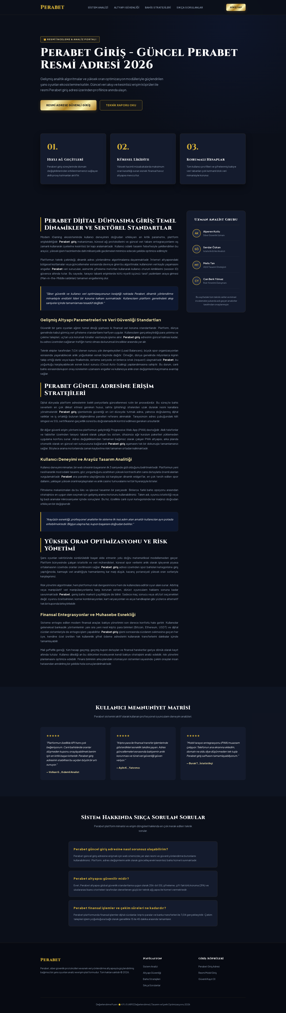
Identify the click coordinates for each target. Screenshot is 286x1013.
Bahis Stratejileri (158, 7)
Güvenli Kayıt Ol (206, 978)
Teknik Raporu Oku (121, 105)
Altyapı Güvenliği (126, 7)
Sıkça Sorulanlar (190, 7)
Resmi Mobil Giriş (207, 972)
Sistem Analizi (98, 7)
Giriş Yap (236, 7)
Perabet (52, 7)
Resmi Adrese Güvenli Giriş (68, 105)
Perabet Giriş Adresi (209, 966)
